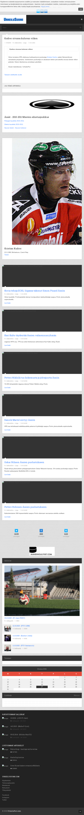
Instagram (5, 797)
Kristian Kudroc (52, 57)
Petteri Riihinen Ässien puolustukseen (25, 506)
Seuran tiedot (9, 128)
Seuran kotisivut (20, 128)
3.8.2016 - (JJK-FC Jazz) (19, 718)
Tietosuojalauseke (8, 783)
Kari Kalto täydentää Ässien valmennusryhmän (30, 335)
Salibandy (17, 629)
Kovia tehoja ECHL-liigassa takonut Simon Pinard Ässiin (34, 290)
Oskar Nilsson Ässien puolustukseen (24, 462)
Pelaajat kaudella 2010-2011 (14, 121)
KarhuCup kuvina (17, 757)
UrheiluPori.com (14, 811)
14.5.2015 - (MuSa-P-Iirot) (19, 726)
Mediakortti (6, 785)
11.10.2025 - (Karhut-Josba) (22, 636)
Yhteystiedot (6, 790)
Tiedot (6, 255)
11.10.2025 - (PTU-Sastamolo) (23, 646)
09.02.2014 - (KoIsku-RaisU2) (21, 735)
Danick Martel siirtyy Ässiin (19, 419)
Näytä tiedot (45, 6)
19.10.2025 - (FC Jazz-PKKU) (14, 618)
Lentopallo (15, 737)
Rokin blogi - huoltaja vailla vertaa (23, 749)
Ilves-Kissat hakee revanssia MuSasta (25, 766)
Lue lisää (7, 303)
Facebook (5, 795)
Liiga (24, 43)
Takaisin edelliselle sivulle (13, 75)
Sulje (80, 9)
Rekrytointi (6, 788)
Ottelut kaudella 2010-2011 (13, 124)
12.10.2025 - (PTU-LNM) (21, 626)
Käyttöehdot (6, 780)
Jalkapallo (9, 621)
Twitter (4, 800)
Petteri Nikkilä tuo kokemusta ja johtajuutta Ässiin (31, 377)
